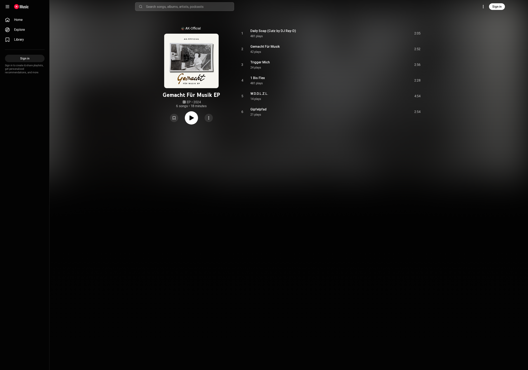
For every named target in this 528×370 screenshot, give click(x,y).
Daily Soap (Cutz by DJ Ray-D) (273, 31)
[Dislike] (394, 33)
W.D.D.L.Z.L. (259, 94)
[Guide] (7, 6)
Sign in (497, 6)
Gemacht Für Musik (265, 47)
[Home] (21, 6)
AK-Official (193, 28)
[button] (174, 118)
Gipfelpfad (258, 109)
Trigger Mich (260, 62)
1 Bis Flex (257, 78)
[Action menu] (209, 118)
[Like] (386, 33)
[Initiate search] (140, 6)
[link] (25, 20)
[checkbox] (417, 33)
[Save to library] (174, 117)
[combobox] (190, 6)
